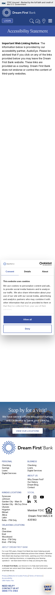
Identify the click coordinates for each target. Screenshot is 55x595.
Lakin (4, 517)
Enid (4, 534)
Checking (6, 465)
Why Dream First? (36, 479)
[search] (31, 21)
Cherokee (6, 531)
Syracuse (6, 496)
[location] (44, 21)
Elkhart (5, 512)
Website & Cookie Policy (18, 576)
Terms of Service (35, 576)
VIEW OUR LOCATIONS (27, 430)
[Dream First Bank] (19, 12)
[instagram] (34, 497)
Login (7, 20)
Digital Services (9, 473)
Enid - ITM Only (9, 542)
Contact (31, 487)
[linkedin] (29, 502)
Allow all (27, 319)
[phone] (38, 21)
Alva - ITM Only (9, 539)
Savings (5, 468)
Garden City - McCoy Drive (14, 504)
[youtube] (42, 497)
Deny (27, 329)
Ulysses (5, 507)
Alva (4, 529)
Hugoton (6, 509)
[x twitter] (35, 502)
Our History (33, 482)
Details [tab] (27, 271)
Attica (4, 515)
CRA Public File (8, 581)
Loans (4, 470)
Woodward (7, 537)
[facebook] (29, 497)
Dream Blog (33, 484)
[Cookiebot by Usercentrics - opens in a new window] (39, 264)
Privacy (4, 576)
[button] (48, 588)
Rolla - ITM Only (9, 520)
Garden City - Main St (12, 501)
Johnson (6, 499)
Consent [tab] (10, 271)
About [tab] (45, 271)
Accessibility (7, 578)
